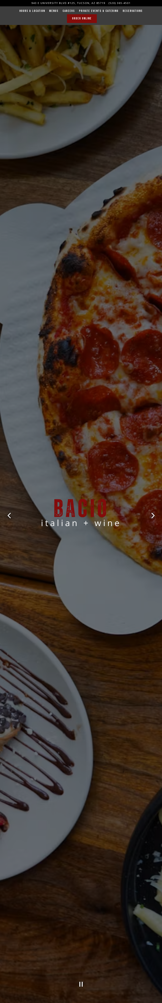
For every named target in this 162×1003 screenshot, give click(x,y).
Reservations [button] (133, 11)
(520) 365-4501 (119, 3)
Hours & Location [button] (32, 11)
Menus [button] (53, 11)
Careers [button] (69, 11)
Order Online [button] (82, 18)
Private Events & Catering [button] (99, 11)
